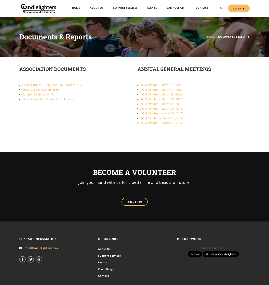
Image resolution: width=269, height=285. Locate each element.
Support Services (109, 255)
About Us (104, 249)
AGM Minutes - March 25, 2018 (161, 108)
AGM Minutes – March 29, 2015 (161, 123)
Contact (103, 276)
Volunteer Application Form (40, 90)
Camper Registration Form (40, 94)
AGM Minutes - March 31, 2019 (161, 104)
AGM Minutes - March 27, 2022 (161, 90)
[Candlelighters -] (39, 8)
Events (102, 262)
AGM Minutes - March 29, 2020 (161, 99)
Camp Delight (107, 269)
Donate (238, 8)
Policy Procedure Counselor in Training (48, 99)
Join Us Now (134, 202)
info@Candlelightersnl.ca (41, 248)
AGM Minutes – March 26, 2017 (161, 113)
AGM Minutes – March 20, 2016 (161, 118)
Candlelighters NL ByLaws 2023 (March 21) (51, 85)
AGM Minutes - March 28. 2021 (161, 94)
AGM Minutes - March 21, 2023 (161, 85)
